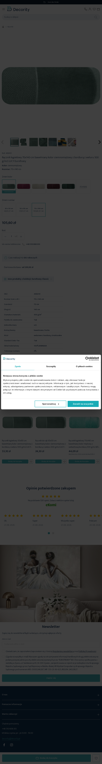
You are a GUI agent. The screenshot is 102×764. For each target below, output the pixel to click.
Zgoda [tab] (18, 366)
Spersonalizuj (49, 404)
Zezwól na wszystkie (83, 404)
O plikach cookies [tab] (84, 366)
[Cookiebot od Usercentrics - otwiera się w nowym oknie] (87, 359)
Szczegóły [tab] (51, 366)
